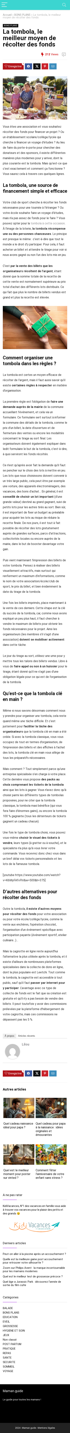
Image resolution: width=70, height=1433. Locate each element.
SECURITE (9, 1362)
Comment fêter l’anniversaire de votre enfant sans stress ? (50, 1174)
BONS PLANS (22, 14)
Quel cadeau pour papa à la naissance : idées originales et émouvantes (51, 1129)
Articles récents (26, 1035)
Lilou (25, 1044)
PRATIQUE (9, 1348)
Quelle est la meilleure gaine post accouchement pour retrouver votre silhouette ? (33, 1261)
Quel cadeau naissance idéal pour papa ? (18, 1125)
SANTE (7, 1357)
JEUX (6, 1335)
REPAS (7, 1353)
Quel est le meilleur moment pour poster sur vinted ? (16, 1174)
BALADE (8, 1308)
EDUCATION (10, 1317)
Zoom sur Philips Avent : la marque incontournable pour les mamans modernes (34, 1269)
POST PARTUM (12, 1344)
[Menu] (4, 5)
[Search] (64, 5)
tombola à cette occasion (48, 223)
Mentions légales (46, 1428)
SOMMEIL (9, 1366)
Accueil (7, 14)
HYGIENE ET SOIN (14, 1330)
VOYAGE (8, 1371)
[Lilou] (12, 1046)
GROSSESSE (10, 1326)
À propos (9, 1035)
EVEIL (6, 1321)
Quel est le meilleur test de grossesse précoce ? (33, 1276)
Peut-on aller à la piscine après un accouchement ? (34, 1254)
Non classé (10, 1339)
